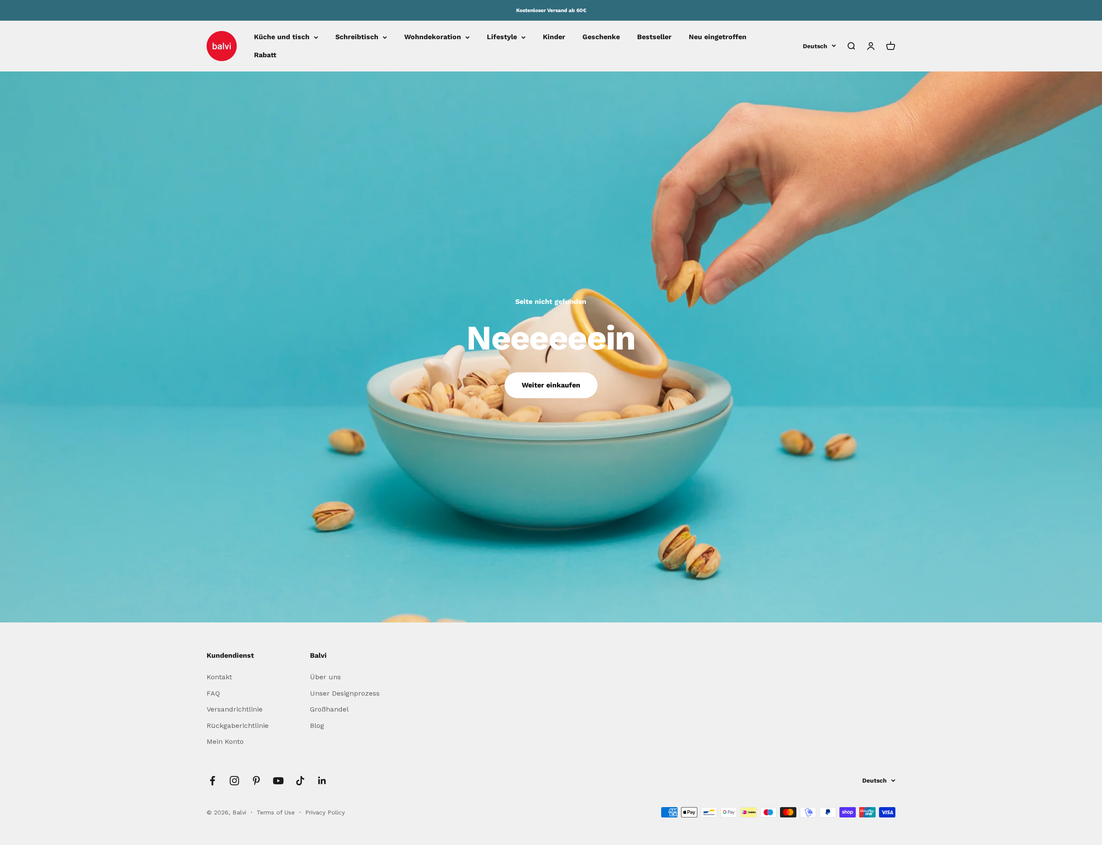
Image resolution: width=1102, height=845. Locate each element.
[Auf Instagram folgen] (234, 780)
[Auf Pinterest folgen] (256, 780)
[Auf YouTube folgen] (278, 780)
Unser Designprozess (345, 693)
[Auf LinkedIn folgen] (322, 780)
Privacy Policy (325, 812)
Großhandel (329, 709)
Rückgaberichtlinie (238, 725)
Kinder (554, 37)
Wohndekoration (432, 37)
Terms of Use (277, 812)
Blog (317, 725)
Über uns (325, 677)
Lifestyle (502, 37)
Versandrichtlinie (235, 709)
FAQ (213, 693)
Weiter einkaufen (551, 385)
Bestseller (654, 37)
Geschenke (601, 37)
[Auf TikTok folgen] (300, 780)
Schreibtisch (356, 37)
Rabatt (265, 55)
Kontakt (219, 677)
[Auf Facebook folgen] (212, 780)
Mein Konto (225, 741)
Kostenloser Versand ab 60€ (551, 10)
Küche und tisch (282, 37)
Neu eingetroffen (717, 37)
